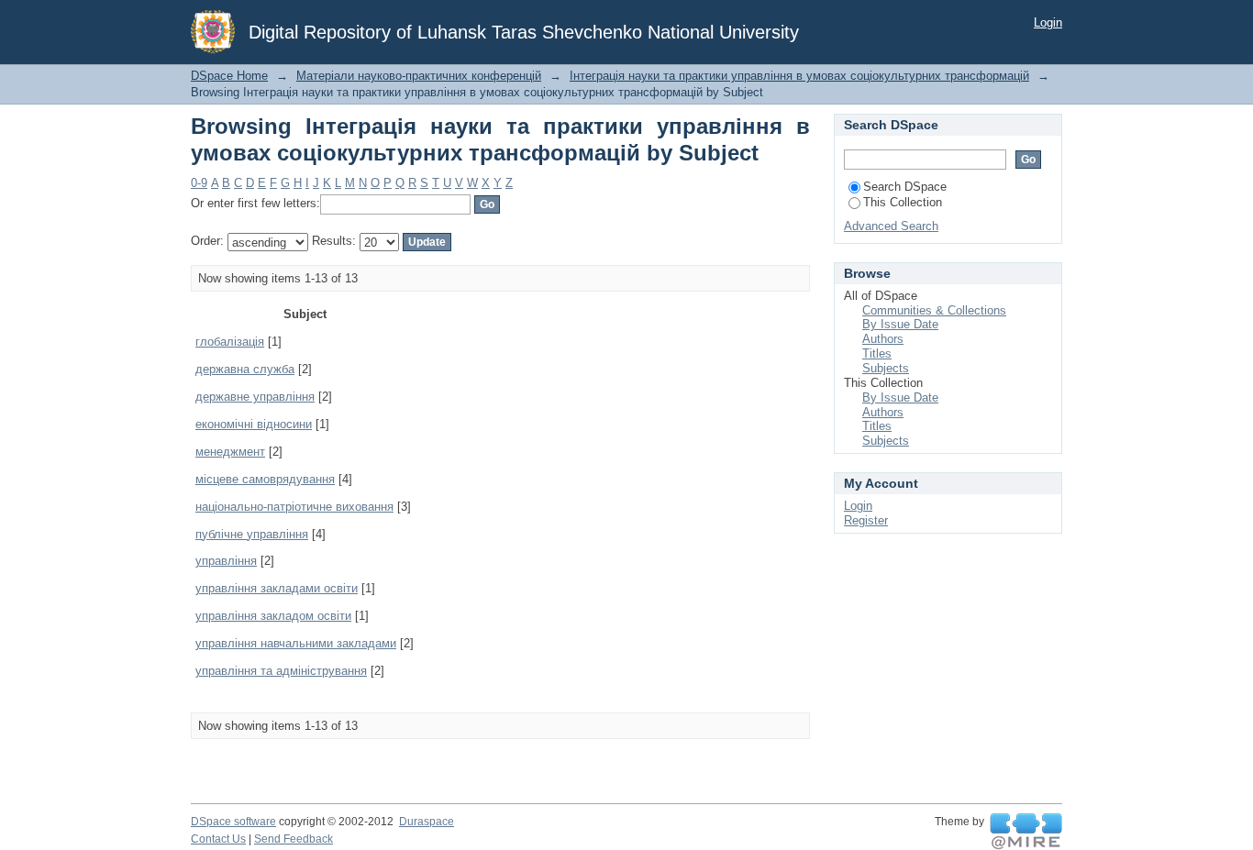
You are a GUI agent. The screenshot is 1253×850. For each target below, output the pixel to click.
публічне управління (251, 534)
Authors (883, 339)
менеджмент (230, 451)
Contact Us (218, 839)
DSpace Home (229, 76)
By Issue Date (900, 324)
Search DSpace (905, 186)
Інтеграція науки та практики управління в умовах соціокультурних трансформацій (799, 76)
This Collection (902, 202)
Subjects (885, 368)
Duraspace (426, 821)
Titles (877, 353)
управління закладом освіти (273, 616)
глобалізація (229, 341)
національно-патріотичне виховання (294, 506)
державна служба (244, 369)
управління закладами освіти (276, 588)
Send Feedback (293, 839)
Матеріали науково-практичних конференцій (418, 76)
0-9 (199, 183)
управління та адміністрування (281, 671)
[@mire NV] (1026, 831)
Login (1048, 22)
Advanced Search (891, 226)
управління (226, 561)
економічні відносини (253, 424)
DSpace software (233, 821)
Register (866, 520)
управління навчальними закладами (295, 643)
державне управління (255, 396)
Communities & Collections (934, 310)
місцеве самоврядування (265, 479)
